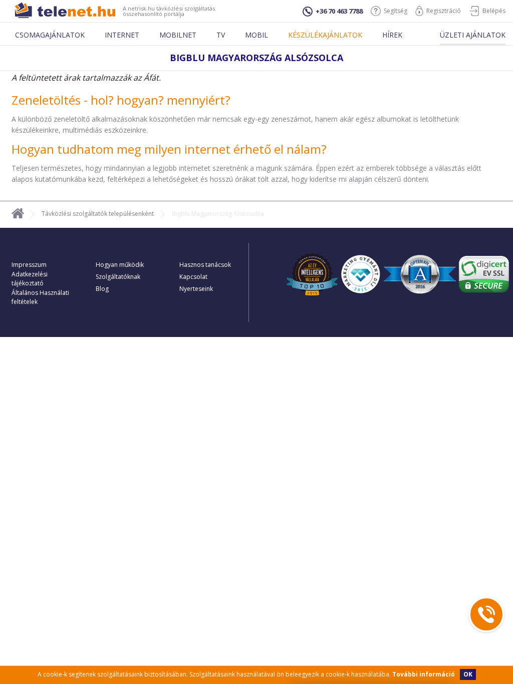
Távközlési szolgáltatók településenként (98, 213)
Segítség (395, 11)
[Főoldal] (18, 215)
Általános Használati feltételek (40, 297)
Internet (122, 35)
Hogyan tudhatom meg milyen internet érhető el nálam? (169, 149)
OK (467, 674)
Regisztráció (443, 11)
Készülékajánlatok (325, 35)
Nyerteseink (196, 288)
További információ (423, 674)
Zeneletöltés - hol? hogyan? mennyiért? (121, 100)
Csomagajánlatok (50, 35)
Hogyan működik (120, 264)
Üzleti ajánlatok (472, 35)
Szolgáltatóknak (118, 276)
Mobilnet (177, 35)
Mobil (256, 35)
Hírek (392, 35)
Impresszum (29, 264)
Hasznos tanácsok (205, 264)
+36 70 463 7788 (339, 11)
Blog (102, 288)
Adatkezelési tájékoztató (30, 278)
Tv (220, 35)
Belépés (493, 11)
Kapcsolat (193, 276)
